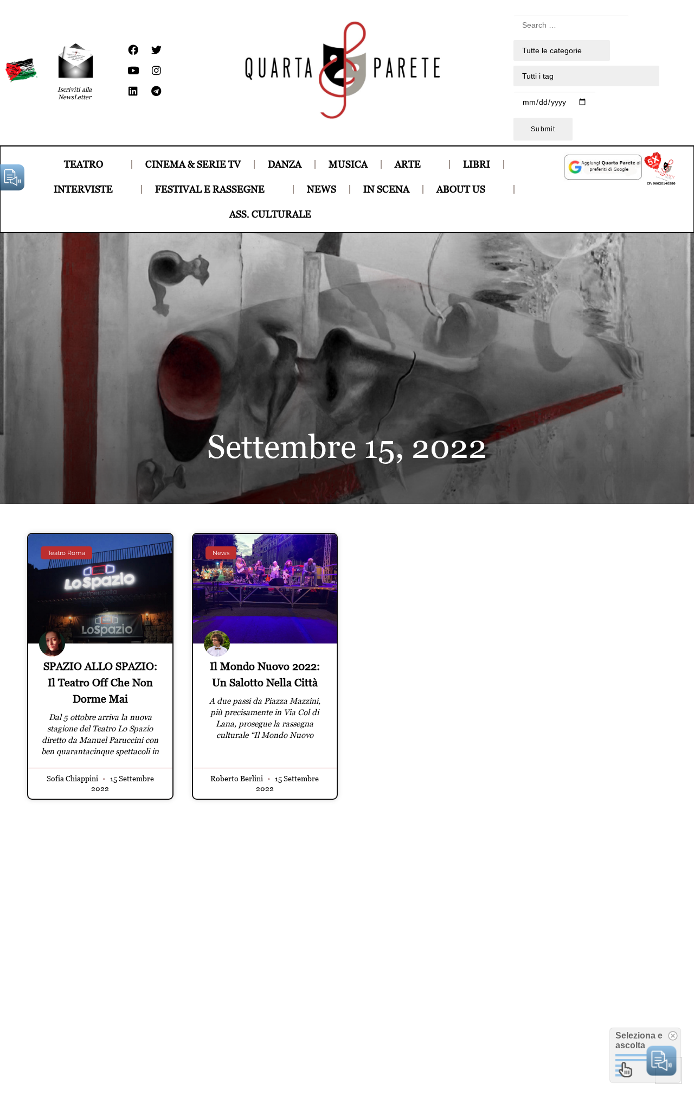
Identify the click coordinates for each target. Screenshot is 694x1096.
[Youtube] (133, 70)
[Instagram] (156, 70)
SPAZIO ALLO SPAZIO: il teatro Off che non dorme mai (100, 682)
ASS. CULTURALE (270, 214)
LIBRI (476, 164)
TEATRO (83, 164)
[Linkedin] (133, 91)
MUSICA (348, 164)
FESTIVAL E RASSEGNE (210, 189)
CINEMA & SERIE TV (193, 164)
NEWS (321, 189)
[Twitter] (156, 50)
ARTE (408, 164)
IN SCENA (386, 189)
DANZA (284, 164)
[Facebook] (133, 50)
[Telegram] (156, 91)
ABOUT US (460, 189)
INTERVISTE (83, 189)
